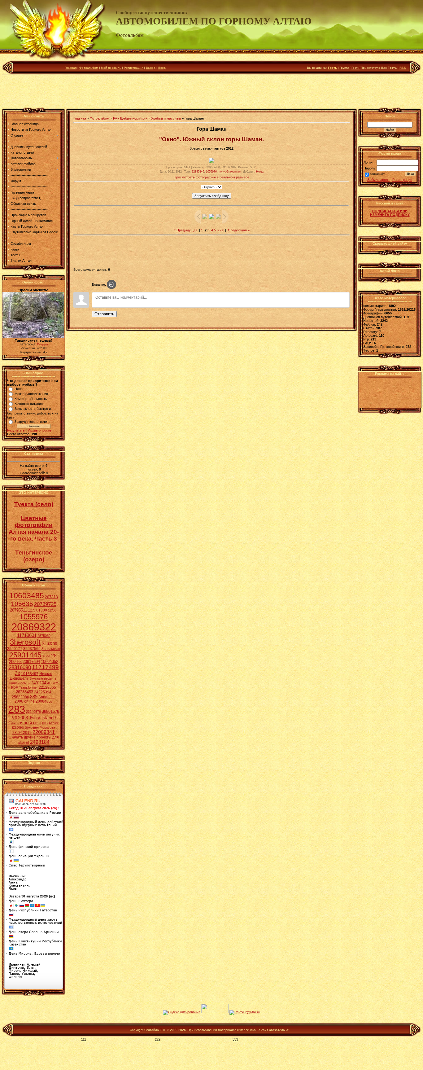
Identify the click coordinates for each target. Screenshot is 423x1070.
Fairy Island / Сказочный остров (32, 720)
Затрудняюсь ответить (32, 421)
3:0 (14, 718)
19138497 (29, 674)
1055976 (34, 616)
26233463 (24, 692)
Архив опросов (40, 430)
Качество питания (29, 404)
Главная (70, 67)
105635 (22, 603)
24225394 (42, 692)
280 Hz (15, 661)
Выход (150, 67)
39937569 (32, 649)
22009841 (44, 732)
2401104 (38, 683)
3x (17, 673)
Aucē (46, 656)
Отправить (104, 314)
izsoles (18, 727)
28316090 (20, 667)
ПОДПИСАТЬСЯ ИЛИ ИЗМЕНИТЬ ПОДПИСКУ (390, 213)
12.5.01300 (37, 610)
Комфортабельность (31, 399)
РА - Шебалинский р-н (130, 118)
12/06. (52, 610)
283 (16, 709)
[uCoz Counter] (215, 1012)
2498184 (40, 742)
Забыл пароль (378, 180)
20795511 (18, 610)
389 (33, 696)
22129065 (47, 687)
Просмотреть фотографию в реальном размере (211, 177)
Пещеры (42, 344)
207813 (51, 597)
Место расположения (31, 394)
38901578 (50, 711)
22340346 (198, 171)
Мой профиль (111, 67)
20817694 (31, 661)
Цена (19, 389)
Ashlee (54, 723)
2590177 (14, 649)
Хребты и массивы (166, 118)
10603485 (26, 595)
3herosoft (25, 642)
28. (54, 655)
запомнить (378, 174)
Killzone (49, 643)
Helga (260, 171)
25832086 (20, 697)
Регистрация (133, 67)
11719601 (27, 635)
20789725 (45, 604)
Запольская (50, 649)
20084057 (44, 701)
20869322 (33, 627)
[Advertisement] (211, 93)
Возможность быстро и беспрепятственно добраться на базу (32, 413)
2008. (23, 717)
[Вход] (111, 284)
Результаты (16, 430)
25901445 (25, 655)
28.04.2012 (22, 732)
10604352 (49, 661)
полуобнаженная (230, 171)
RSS (402, 67)
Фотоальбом (88, 67)
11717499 (45, 667)
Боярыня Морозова (40, 727)
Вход (162, 67)
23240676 (33, 711)
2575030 (43, 636)
